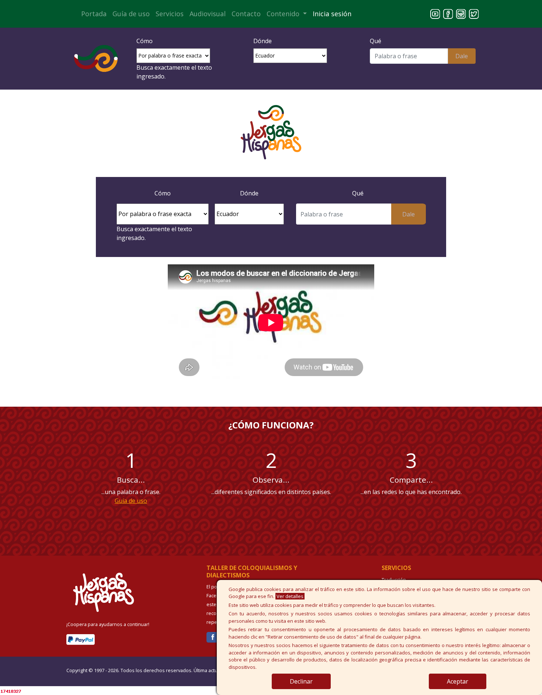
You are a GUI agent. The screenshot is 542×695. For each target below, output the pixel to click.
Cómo (144, 41)
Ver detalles (290, 596)
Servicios (170, 13)
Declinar (301, 681)
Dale (461, 56)
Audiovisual (208, 13)
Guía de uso (131, 13)
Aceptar (457, 681)
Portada (94, 13)
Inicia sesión (332, 13)
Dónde (262, 41)
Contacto (246, 13)
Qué (375, 41)
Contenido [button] (284, 13)
